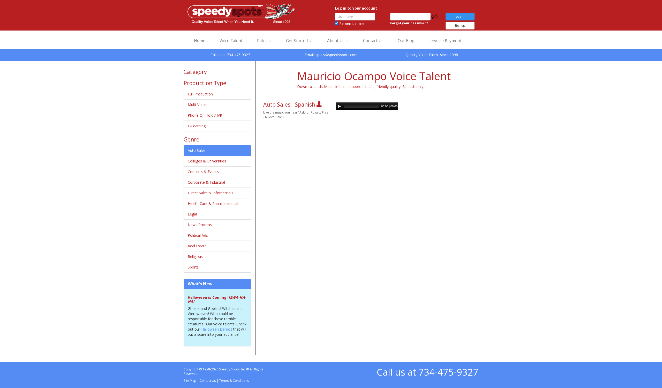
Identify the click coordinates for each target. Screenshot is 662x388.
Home (199, 40)
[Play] (339, 106)
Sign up (460, 25)
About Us (336, 40)
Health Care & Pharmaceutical (213, 203)
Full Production (200, 94)
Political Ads (198, 235)
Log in (460, 16)
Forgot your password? (409, 23)
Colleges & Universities (207, 161)
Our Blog (406, 40)
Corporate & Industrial (206, 182)
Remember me (351, 23)
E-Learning (197, 125)
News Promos (200, 224)
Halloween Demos (217, 329)
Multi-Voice (197, 104)
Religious (195, 256)
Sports (193, 267)
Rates (263, 40)
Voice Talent (231, 40)
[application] (367, 106)
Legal (192, 214)
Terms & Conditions (234, 380)
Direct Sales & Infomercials (210, 192)
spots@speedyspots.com (336, 54)
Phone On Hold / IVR (205, 115)
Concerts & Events (203, 171)
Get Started (297, 40)
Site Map (190, 380)
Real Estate (197, 245)
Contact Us (373, 40)
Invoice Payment (446, 40)
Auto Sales (197, 150)
